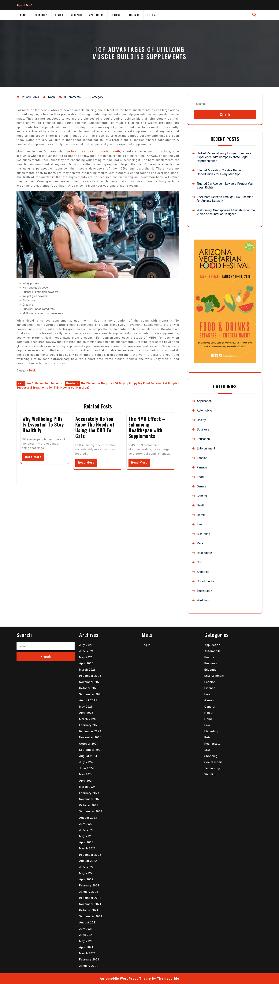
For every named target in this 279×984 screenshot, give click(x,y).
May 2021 (86, 941)
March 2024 (87, 786)
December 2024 (90, 731)
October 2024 (88, 743)
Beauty (201, 420)
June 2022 (86, 867)
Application (96, 15)
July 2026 (86, 645)
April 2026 (86, 663)
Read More (33, 457)
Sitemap (151, 15)
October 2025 (88, 688)
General (115, 15)
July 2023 (86, 824)
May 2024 (86, 774)
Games (201, 486)
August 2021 (88, 922)
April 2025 (86, 712)
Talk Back (134, 15)
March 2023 (87, 848)
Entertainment (206, 448)
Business (203, 429)
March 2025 (87, 719)
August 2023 (88, 817)
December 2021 (90, 898)
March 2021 (87, 953)
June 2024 (86, 768)
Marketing (203, 534)
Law (199, 524)
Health (59, 15)
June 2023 (86, 830)
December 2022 (90, 854)
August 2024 (88, 756)
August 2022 (88, 861)
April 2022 (86, 879)
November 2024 (90, 737)
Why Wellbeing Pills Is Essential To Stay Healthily (43, 424)
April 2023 (86, 842)
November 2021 (90, 904)
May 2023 (86, 836)
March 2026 (87, 669)
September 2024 (90, 749)
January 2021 (88, 965)
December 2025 (90, 675)
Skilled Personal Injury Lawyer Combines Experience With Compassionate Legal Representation (224, 157)
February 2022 (89, 885)
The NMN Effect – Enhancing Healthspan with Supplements (146, 427)
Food (200, 477)
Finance (202, 467)
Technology (40, 15)
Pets (200, 543)
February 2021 (89, 959)
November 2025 (90, 682)
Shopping (76, 15)
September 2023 (90, 811)
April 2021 (86, 947)
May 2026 (86, 657)
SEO (200, 562)
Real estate (204, 553)
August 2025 (88, 700)
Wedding (203, 600)
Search (225, 114)
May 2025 (86, 706)
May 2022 (86, 873)
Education (203, 439)
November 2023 (90, 799)
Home (23, 15)
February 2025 (89, 725)
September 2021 (90, 916)
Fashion (202, 458)
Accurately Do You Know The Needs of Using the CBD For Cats (94, 427)
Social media (205, 581)
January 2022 (88, 891)
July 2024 (86, 762)
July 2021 (86, 928)
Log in (146, 645)
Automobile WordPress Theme (125, 978)
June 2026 (86, 651)
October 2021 (88, 910)
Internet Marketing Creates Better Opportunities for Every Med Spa (219, 172)
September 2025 (90, 694)
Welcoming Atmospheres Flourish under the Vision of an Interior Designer (226, 212)
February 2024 (89, 793)
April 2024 (86, 780)
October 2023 (88, 805)
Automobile (204, 410)
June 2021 (86, 935)
